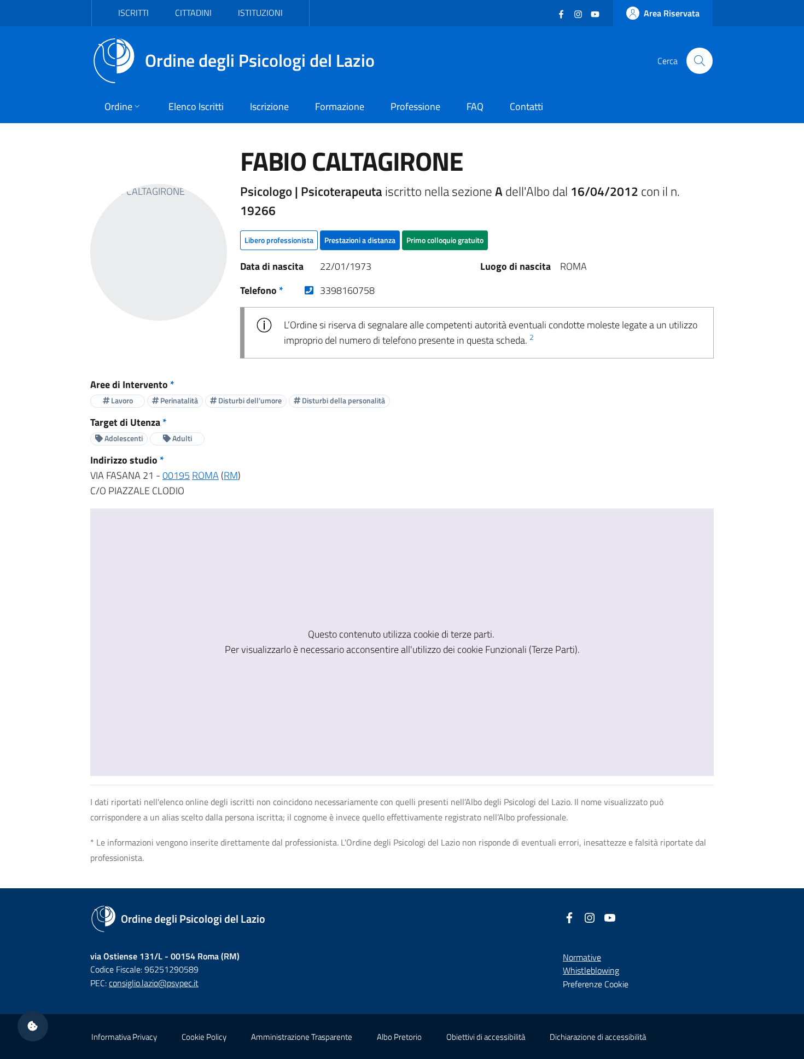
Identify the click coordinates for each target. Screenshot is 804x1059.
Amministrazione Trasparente (301, 1037)
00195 (176, 475)
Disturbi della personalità (342, 400)
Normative (582, 957)
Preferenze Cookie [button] (595, 984)
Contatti (526, 106)
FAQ (475, 106)
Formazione (339, 106)
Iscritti (133, 12)
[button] (33, 1026)
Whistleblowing (591, 970)
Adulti (181, 438)
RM (231, 475)
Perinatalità (178, 400)
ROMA (205, 475)
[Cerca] (699, 61)
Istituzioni (260, 12)
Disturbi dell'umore (249, 400)
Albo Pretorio (399, 1037)
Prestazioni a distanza (359, 240)
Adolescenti (123, 438)
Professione (415, 106)
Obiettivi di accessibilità (485, 1037)
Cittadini (193, 12)
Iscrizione (269, 106)
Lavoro (121, 400)
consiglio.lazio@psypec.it (154, 982)
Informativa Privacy (124, 1037)
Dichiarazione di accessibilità (598, 1037)
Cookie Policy (204, 1037)
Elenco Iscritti (196, 106)
